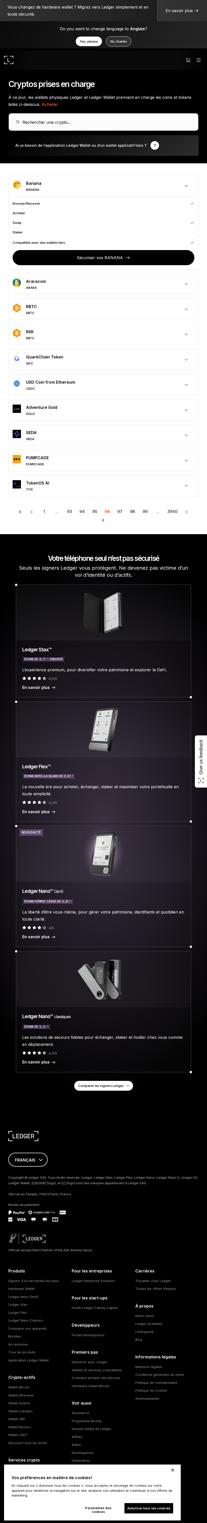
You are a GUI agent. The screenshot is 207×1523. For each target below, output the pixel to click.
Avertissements (147, 1398)
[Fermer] (172, 1470)
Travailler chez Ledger (153, 1281)
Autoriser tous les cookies (148, 1508)
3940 (172, 511)
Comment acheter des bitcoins (96, 1378)
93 (69, 511)
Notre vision (144, 1316)
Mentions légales (148, 1367)
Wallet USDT (18, 1435)
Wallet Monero (19, 1427)
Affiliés (77, 1437)
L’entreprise (144, 1332)
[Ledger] (8, 60)
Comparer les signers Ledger (101, 1086)
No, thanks (118, 41)
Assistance (80, 1413)
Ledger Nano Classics (25, 1320)
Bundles (14, 1336)
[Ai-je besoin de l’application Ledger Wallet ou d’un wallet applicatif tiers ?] (103, 145)
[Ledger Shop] (188, 60)
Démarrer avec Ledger (90, 1362)
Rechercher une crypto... (46, 122)
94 (82, 511)
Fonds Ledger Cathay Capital (95, 1308)
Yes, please (89, 41)
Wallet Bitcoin (19, 1387)
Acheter (50, 104)
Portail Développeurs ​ (89, 1335)
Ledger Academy (148, 1324)
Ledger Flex (17, 1313)
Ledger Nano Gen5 (23, 1297)
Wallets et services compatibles (97, 1370)
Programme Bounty (87, 1421)
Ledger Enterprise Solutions (93, 1281)
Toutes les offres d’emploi (155, 1289)
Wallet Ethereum (21, 1395)
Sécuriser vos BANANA (100, 257)
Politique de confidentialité (156, 1383)
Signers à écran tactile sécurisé (33, 1281)
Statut (76, 1445)
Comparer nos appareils (27, 1328)
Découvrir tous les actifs (27, 1443)
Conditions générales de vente (159, 1375)
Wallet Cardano (20, 1411)
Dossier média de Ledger (91, 1429)
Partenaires (81, 1460)
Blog (138, 1339)
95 (94, 511)
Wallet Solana (19, 1403)
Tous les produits (22, 1352)
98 (132, 511)
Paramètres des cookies (98, 1510)
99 (145, 511)
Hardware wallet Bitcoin (90, 1386)
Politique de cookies (151, 1390)
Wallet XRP (16, 1419)
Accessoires (18, 1344)
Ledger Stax (17, 1304)
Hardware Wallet (21, 1289)
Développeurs (83, 1453)
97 (119, 511)
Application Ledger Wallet (28, 1360)
